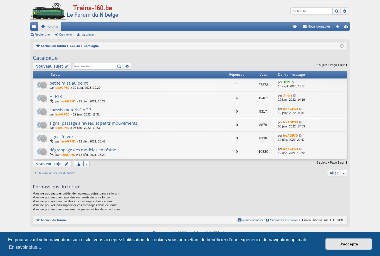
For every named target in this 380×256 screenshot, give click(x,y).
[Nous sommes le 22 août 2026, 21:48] (342, 46)
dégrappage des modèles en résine (83, 149)
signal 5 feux (62, 136)
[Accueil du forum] (74, 11)
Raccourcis (35, 27)
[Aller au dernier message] (293, 82)
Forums (52, 26)
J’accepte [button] (349, 244)
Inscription (88, 34)
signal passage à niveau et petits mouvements (93, 123)
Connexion (66, 34)
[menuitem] (295, 26)
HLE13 (56, 96)
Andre (287, 95)
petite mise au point (69, 83)
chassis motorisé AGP (70, 109)
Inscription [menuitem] (347, 27)
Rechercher (43, 34)
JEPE (287, 82)
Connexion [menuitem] (339, 27)
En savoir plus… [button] (25, 247)
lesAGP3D (62, 87)
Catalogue (45, 57)
